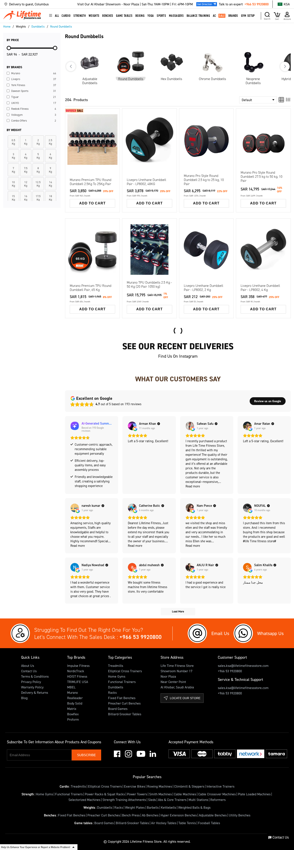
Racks (112, 692)
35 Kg (92, 268)
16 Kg (149, 141)
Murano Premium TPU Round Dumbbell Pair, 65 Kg (90, 288)
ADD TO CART (92, 203)
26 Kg (134, 158)
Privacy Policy (31, 682)
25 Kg (77, 259)
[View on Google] (132, 426)
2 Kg (134, 126)
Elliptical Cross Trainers (125, 671)
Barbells (153, 807)
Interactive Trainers (220, 786)
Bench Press (131, 815)
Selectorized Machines (84, 799)
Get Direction (204, 4)
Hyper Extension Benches (179, 815)
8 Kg (134, 132)
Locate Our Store (185, 698)
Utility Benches (239, 815)
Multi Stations (198, 799)
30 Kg (164, 158)
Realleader (75, 698)
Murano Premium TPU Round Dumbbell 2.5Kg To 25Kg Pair (90, 182)
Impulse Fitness (78, 665)
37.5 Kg (108, 268)
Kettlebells (168, 807)
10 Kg (149, 132)
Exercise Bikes (134, 786)
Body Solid (74, 703)
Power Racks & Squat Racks (105, 794)
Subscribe (86, 755)
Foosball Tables (209, 823)
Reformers (218, 799)
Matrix (71, 708)
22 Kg (149, 149)
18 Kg (164, 141)
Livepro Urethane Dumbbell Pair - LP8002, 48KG (146, 182)
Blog (24, 698)
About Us (27, 665)
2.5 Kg (78, 236)
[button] (43, 4)
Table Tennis (187, 823)
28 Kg (149, 158)
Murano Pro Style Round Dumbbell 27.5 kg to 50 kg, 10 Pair (261, 176)
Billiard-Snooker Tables (124, 714)
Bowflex (73, 714)
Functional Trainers (122, 682)
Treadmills (115, 665)
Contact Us (29, 671)
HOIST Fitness (77, 676)
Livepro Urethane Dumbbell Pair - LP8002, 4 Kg (260, 288)
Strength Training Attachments (124, 799)
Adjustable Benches (213, 815)
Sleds (152, 799)
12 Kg (164, 132)
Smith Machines (160, 794)
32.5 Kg (77, 268)
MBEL (71, 687)
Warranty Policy (32, 687)
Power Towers (137, 794)
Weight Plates (135, 807)
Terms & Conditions (35, 676)
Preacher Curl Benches (124, 703)
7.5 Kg (109, 233)
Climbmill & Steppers (189, 786)
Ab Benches (150, 815)
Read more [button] (193, 486)
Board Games (117, 708)
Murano (72, 692)
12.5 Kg (93, 242)
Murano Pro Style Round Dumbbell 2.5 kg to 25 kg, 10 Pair (204, 180)
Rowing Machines (159, 786)
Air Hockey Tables (163, 823)
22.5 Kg (108, 251)
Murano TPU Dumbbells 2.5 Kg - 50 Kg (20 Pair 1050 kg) (149, 284)
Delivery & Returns (34, 692)
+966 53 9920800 (256, 4)
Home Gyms (116, 676)
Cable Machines (185, 794)
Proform (73, 719)
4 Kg (150, 123)
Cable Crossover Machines (217, 794)
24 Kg (164, 149)
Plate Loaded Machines (254, 794)
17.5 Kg (77, 251)
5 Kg (93, 233)
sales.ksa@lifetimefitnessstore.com (243, 665)
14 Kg (134, 141)
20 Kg (134, 149)
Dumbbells (115, 687)
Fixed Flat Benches (121, 698)
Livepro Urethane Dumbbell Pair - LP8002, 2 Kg (203, 288)
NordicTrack (75, 671)
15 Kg (107, 242)
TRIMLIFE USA (77, 682)
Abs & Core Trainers (172, 799)
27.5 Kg (93, 259)
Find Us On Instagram (178, 356)
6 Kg (165, 123)
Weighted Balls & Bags (194, 807)
